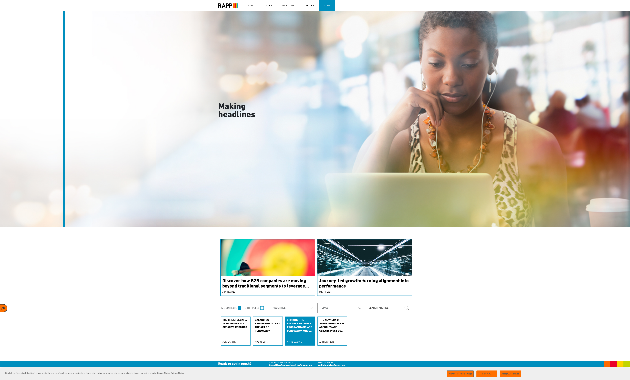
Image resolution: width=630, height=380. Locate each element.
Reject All (486, 374)
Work (269, 5)
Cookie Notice (163, 373)
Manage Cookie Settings (460, 374)
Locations (288, 5)
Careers (309, 5)
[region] (315, 374)
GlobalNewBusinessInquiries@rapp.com (290, 365)
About (252, 5)
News (327, 5)
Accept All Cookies (510, 374)
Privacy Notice (177, 373)
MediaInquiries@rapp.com (331, 365)
